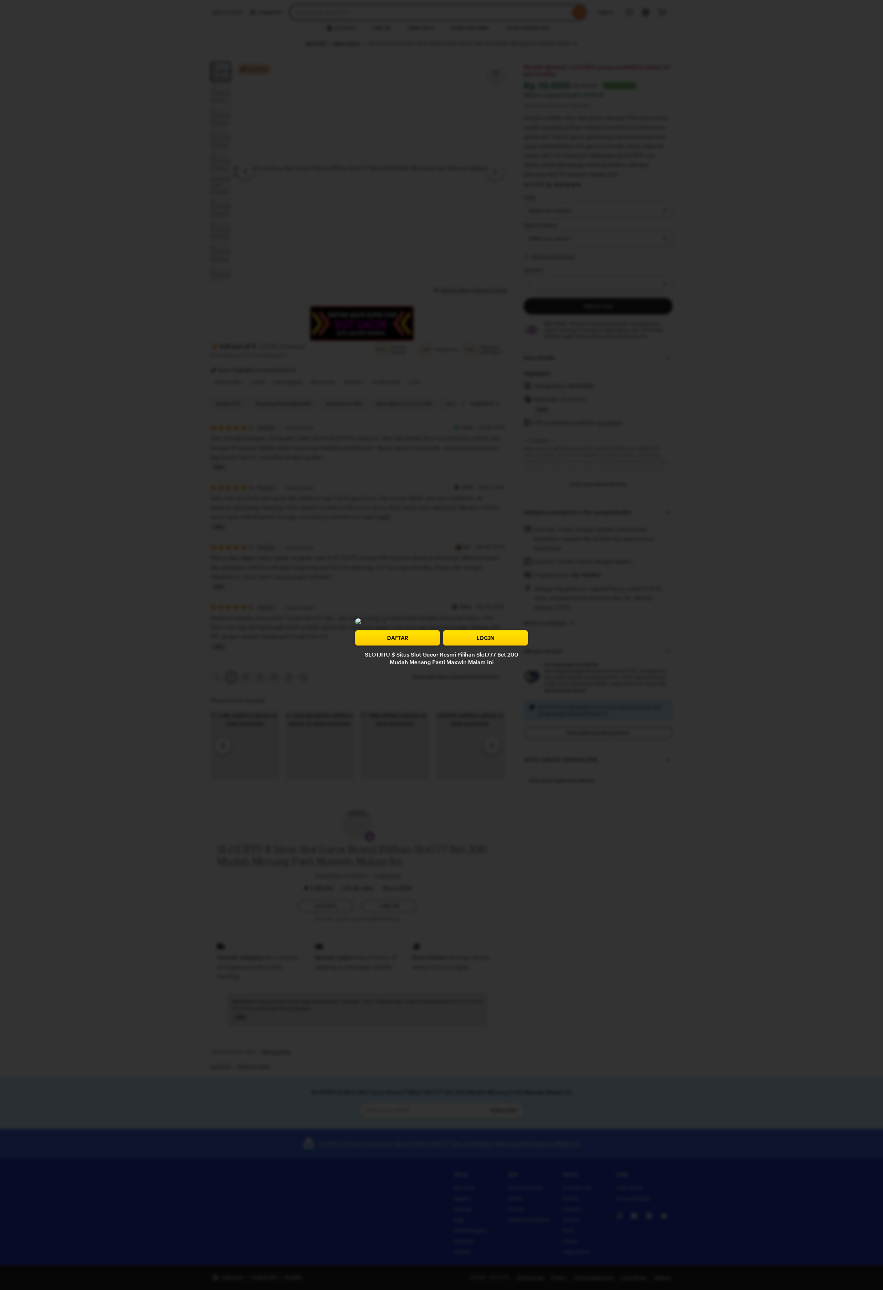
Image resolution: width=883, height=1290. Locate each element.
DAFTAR (397, 638)
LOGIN (485, 638)
